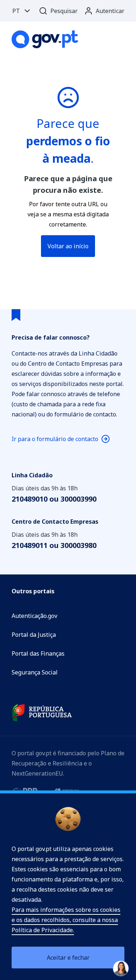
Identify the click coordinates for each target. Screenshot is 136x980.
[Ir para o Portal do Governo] (42, 712)
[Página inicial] (45, 39)
